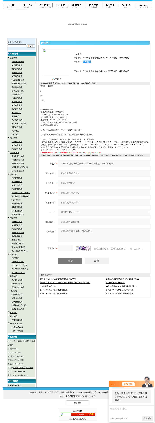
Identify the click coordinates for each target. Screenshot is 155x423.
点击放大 (57, 79)
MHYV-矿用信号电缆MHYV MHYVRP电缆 (72, 152)
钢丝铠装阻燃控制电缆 (21, 193)
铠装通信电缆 (17, 76)
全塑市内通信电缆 (19, 83)
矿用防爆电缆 (17, 120)
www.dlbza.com (19, 371)
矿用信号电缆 (17, 105)
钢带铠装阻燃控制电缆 (21, 196)
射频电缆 (13, 316)
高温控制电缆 (17, 178)
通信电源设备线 (18, 62)
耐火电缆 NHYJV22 (19, 251)
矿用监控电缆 (17, 185)
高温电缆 (15, 258)
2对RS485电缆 (17, 327)
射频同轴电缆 (17, 320)
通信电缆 (13, 58)
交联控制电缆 (17, 207)
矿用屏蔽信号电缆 (19, 123)
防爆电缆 (15, 116)
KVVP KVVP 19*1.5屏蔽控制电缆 (120, 294)
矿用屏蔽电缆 (17, 225)
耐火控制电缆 (17, 203)
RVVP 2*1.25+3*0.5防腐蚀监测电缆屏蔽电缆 (58, 279)
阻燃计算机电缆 (18, 156)
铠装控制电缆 (17, 302)
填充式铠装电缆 (18, 80)
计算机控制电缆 (18, 160)
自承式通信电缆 (18, 91)
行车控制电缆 (17, 211)
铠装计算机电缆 (18, 309)
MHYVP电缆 (96, 152)
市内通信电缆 (17, 69)
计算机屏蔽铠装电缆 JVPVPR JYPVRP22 (122, 279)
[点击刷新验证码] (83, 248)
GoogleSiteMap (83, 392)
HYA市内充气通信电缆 (115, 283)
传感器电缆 (16, 113)
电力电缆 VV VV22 (19, 265)
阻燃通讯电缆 (17, 87)
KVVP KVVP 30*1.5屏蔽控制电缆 (120, 290)
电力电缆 (13, 254)
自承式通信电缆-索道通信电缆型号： (121, 286)
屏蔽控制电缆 (17, 189)
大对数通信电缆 (18, 287)
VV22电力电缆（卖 (48, 286)
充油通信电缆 (17, 73)
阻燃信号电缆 (17, 109)
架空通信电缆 (17, 94)
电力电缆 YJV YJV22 (20, 269)
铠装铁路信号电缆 (19, 305)
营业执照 (77, 403)
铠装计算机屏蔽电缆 (20, 167)
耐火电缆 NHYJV (18, 247)
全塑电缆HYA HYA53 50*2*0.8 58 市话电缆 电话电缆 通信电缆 (65, 283)
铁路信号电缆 (17, 127)
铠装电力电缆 (17, 298)
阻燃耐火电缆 (15, 240)
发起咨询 (147, 418)
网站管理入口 (94, 392)
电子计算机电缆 (18, 171)
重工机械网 (70, 396)
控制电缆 (13, 174)
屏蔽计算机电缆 (18, 163)
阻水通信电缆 (17, 102)
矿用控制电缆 (17, 182)
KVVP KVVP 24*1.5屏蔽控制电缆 (54, 294)
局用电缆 (15, 131)
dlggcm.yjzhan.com (20, 375)
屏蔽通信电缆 (17, 229)
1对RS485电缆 (17, 331)
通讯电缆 (13, 276)
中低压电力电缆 (18, 262)
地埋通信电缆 (17, 98)
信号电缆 (13, 138)
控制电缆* (16, 200)
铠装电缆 (13, 291)
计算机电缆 (14, 153)
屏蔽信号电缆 (17, 149)
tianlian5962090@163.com (23, 368)
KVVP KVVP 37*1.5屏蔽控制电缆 (54, 290)
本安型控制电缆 (18, 214)
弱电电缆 (15, 134)
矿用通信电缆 (17, 65)
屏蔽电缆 (13, 218)
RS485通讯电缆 (16, 324)
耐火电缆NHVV (18, 243)
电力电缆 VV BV (18, 273)
